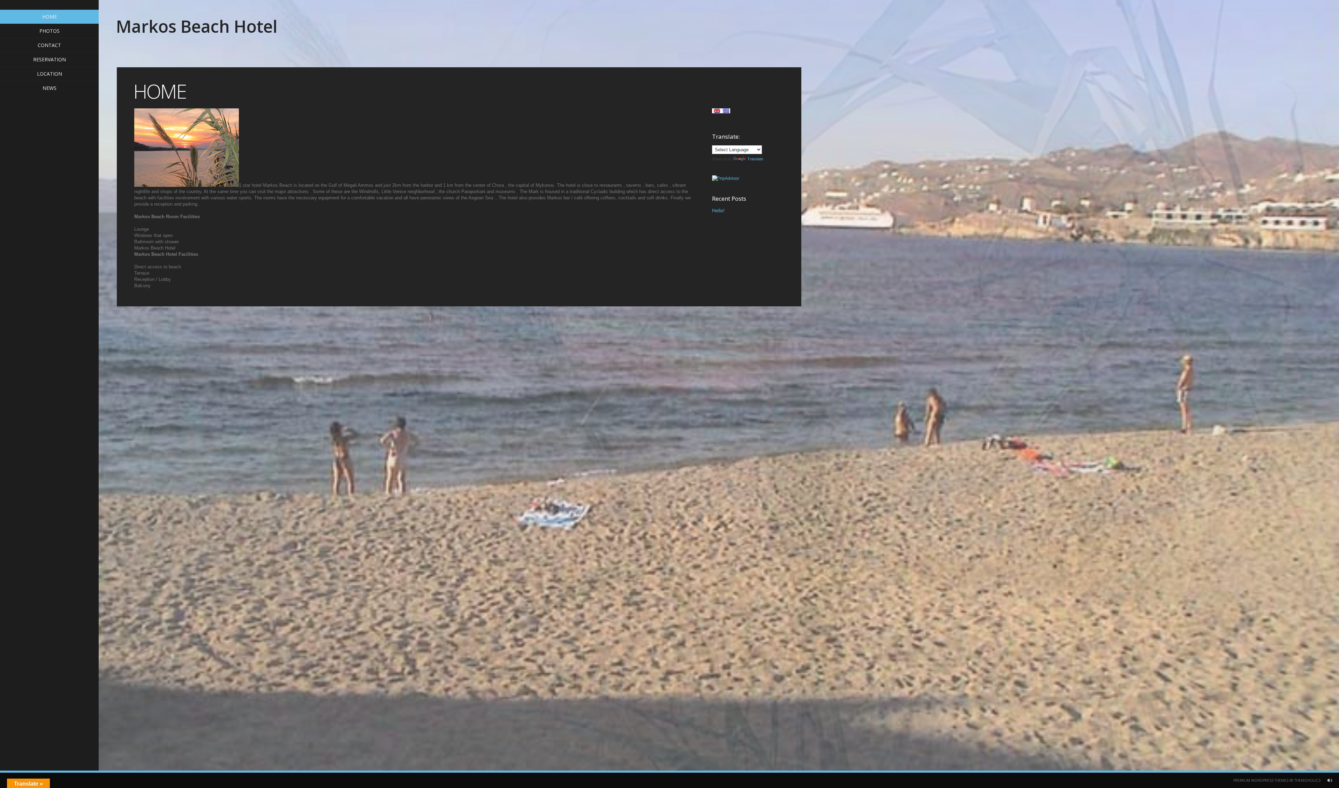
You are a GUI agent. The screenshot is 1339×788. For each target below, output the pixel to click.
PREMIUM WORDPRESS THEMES (1260, 780)
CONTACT (49, 45)
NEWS (49, 88)
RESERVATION (49, 59)
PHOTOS (49, 31)
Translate (755, 159)
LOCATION (49, 73)
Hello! (718, 210)
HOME (49, 16)
